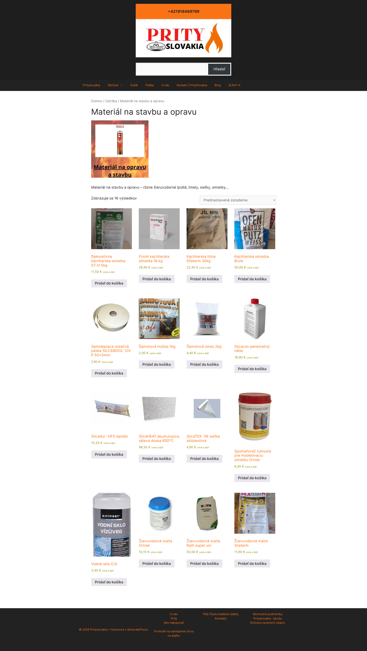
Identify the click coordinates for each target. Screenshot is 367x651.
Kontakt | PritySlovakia (192, 85)
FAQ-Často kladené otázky (221, 614)
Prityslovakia (91, 85)
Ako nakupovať (174, 622)
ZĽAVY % (234, 85)
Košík (134, 85)
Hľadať (183, 60)
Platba (149, 85)
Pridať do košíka (109, 283)
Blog (218, 85)
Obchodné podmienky (267, 614)
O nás (165, 85)
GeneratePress (137, 629)
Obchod (113, 85)
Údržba (111, 101)
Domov (96, 101)
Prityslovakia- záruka (267, 618)
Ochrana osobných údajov (267, 622)
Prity (174, 618)
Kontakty (221, 618)
